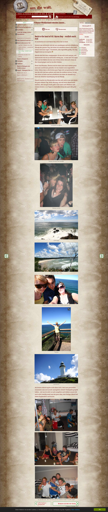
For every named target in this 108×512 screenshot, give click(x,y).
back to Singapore (22, 59)
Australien (28, 13)
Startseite (25, 19)
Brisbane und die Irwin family (67, 503)
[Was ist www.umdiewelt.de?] (75, 12)
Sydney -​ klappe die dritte (25, 45)
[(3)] (16, 25)
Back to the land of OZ (23, 43)
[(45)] (16, 34)
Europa (36, 13)
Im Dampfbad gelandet (24, 27)
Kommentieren (62, 29)
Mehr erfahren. (75, 509)
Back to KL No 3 (22, 73)
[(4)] (16, 27)
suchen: (25, 16)
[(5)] (16, 61)
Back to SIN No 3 (22, 75)
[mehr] (81, 34)
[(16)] (16, 30)
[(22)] (16, 40)
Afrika (50, 13)
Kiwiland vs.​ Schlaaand (24, 38)
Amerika (20, 13)
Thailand (19, 63)
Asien (43, 13)
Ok (100, 509)
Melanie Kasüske (40, 24)
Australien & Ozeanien (34, 19)
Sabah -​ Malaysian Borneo (25, 70)
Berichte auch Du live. (69, 17)
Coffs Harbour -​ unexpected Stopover (42, 504)
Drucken (47, 29)
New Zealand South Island (25, 40)
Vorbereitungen (21, 24)
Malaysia (20, 61)
